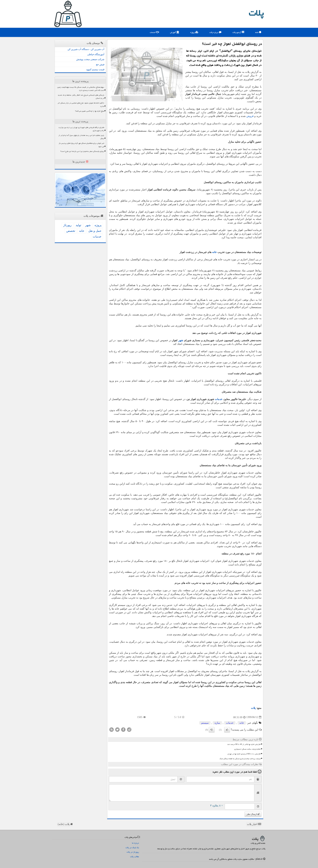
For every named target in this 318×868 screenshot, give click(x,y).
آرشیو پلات (237, 32)
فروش (250, 116)
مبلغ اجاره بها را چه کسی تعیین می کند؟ (89, 111)
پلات (256, 13)
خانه (257, 32)
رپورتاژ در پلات (133, 852)
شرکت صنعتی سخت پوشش (90, 59)
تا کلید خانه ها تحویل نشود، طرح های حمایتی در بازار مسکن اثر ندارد (81, 104)
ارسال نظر (252, 814)
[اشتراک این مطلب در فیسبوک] (123, 729)
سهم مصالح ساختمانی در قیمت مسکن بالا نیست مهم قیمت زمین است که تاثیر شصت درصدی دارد (80, 88)
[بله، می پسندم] (227, 730)
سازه (217, 722)
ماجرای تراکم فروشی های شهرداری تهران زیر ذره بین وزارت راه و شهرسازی (81, 129)
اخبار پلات (252, 824)
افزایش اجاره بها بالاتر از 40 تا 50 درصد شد (244, 744)
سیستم (205, 722)
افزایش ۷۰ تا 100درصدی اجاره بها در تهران (244, 754)
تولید (78, 225)
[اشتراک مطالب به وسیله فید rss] (111, 729)
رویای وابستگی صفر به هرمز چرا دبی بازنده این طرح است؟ (82, 151)
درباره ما (135, 843)
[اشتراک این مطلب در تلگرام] (129, 729)
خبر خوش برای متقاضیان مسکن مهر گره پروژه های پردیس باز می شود (81, 144)
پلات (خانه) (64, 824)
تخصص (70, 230)
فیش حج (100, 64)
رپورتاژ (67, 225)
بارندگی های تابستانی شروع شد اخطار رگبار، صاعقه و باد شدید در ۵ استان (81, 96)
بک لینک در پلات (132, 847)
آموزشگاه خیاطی (95, 54)
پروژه (192, 32)
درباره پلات (214, 32)
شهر (180, 340)
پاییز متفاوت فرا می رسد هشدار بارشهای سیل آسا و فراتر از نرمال (81, 136)
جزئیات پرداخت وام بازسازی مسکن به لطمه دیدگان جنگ (240, 758)
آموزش (173, 32)
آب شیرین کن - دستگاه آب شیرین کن (86, 49)
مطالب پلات (134, 856)
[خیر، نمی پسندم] (212, 730)
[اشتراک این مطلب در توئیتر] (117, 729)
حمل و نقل (94, 230)
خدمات (153, 32)
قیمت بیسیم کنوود (95, 69)
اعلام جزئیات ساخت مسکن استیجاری (247, 749)
